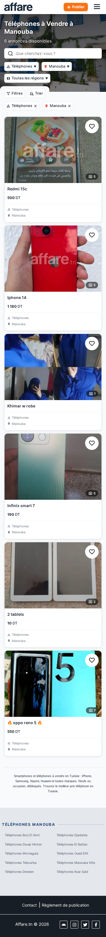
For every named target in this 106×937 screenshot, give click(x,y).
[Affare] (18, 7)
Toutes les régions (30, 78)
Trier (39, 93)
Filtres (17, 93)
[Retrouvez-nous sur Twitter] (85, 925)
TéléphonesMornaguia (21, 853)
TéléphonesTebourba (20, 863)
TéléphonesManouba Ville (76, 863)
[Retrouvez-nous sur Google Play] (64, 925)
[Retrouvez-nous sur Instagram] (74, 925)
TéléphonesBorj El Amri (22, 835)
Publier (78, 7)
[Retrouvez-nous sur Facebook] (96, 925)
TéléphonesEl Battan (72, 844)
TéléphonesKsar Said (72, 872)
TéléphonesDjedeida (72, 835)
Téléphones (24, 66)
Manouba (59, 66)
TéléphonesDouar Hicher (23, 844)
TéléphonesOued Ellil (72, 853)
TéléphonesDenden (19, 872)
